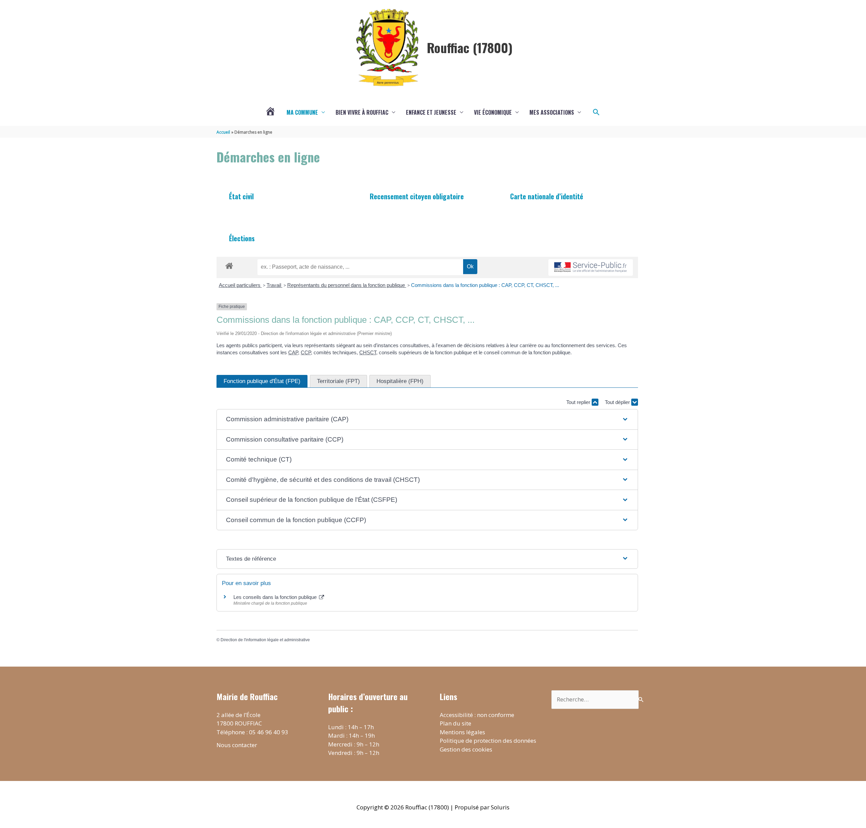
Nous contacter (236, 745)
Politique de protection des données (488, 740)
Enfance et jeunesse (431, 112)
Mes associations (551, 112)
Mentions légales (462, 732)
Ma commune (302, 112)
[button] (596, 112)
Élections (242, 238)
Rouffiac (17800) (469, 47)
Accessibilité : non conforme (477, 715)
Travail (274, 285)
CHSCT (367, 352)
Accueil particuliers (240, 285)
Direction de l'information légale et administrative (265, 639)
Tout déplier (618, 402)
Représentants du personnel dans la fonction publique (346, 285)
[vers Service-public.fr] (590, 267)
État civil (241, 196)
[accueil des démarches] (229, 264)
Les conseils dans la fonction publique (275, 597)
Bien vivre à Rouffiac (362, 112)
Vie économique (493, 112)
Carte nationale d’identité (546, 196)
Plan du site (455, 723)
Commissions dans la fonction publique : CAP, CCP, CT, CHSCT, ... (485, 285)
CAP (293, 352)
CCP (306, 352)
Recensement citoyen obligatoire (417, 196)
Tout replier (579, 402)
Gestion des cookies (466, 749)
